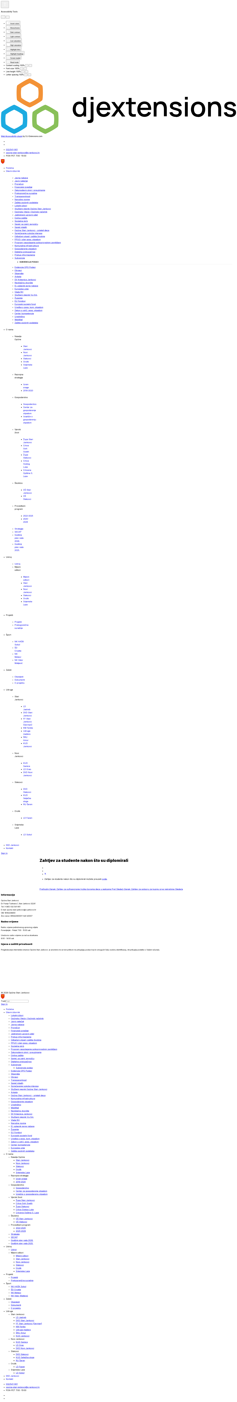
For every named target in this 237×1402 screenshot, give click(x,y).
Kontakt (9, 848)
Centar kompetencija (24, 313)
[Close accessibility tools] (8, 17)
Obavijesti (19, 676)
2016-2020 (28, 390)
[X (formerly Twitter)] (45, 874)
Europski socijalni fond (25, 304)
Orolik (26, 361)
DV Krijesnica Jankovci (25, 279)
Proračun (19, 184)
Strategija (19, 529)
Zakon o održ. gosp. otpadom (28, 310)
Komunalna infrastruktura (27, 245)
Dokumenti (20, 680)
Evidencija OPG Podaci (25, 267)
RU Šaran (27, 804)
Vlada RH (19, 292)
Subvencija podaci (29, 262)
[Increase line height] (26, 71)
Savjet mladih (21, 227)
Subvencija (20, 258)
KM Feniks (28, 728)
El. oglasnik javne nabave (26, 286)
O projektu (19, 683)
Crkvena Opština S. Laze (28, 473)
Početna (10, 168)
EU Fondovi (20, 301)
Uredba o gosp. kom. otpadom (29, 307)
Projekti (18, 622)
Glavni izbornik (13, 171)
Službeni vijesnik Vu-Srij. (26, 295)
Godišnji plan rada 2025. (19, 547)
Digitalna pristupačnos (25, 252)
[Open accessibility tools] (5, 4)
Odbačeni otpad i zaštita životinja (30, 236)
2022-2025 (28, 516)
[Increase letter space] (29, 74)
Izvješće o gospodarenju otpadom (29, 419)
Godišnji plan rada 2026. (19, 538)
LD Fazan (27, 818)
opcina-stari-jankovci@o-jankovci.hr (23, 152)
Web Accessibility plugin (11, 136)
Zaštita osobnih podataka (26, 202)
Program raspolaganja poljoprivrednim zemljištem (38, 242)
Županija (18, 298)
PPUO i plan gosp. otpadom (28, 239)
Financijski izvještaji (23, 187)
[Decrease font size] (21, 68)
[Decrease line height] (22, 71)
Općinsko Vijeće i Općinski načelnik (31, 212)
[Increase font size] (25, 68)
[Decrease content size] (26, 65)
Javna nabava (21, 178)
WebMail (19, 319)
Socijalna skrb (21, 221)
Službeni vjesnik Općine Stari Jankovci (33, 209)
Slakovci (27, 358)
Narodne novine (22, 199)
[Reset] (3, 17)
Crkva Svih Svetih (26, 448)
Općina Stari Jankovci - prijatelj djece (32, 230)
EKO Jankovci (12, 845)
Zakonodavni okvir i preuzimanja (30, 190)
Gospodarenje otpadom (26, 249)
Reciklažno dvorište (24, 282)
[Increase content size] (30, 65)
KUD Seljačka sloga (27, 798)
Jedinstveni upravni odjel (26, 215)
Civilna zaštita (21, 218)
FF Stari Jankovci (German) (27, 721)
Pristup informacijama (25, 255)
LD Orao (27, 769)
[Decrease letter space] (25, 74)
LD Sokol (27, 834)
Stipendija (19, 273)
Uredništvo (20, 316)
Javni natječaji (21, 181)
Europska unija (22, 289)
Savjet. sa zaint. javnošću (26, 224)
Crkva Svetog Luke (26, 464)
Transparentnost (22, 196)
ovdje (104, 879)
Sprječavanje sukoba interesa (28, 233)
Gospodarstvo (29, 404)
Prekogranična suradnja (26, 193)
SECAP (18, 532)
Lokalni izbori (21, 205)
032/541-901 (12, 149)
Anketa (18, 276)
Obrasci (18, 270)
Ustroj (17, 564)
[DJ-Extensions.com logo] (118, 133)
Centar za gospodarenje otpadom (29, 410)
